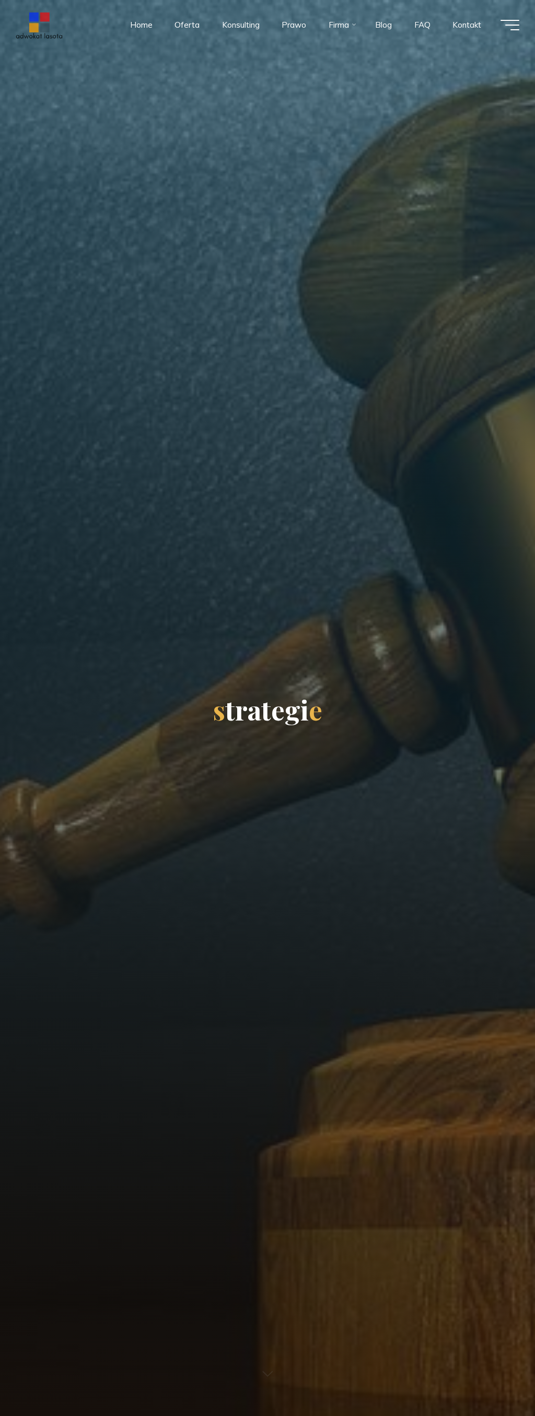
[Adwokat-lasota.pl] (39, 25)
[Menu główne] (510, 25)
